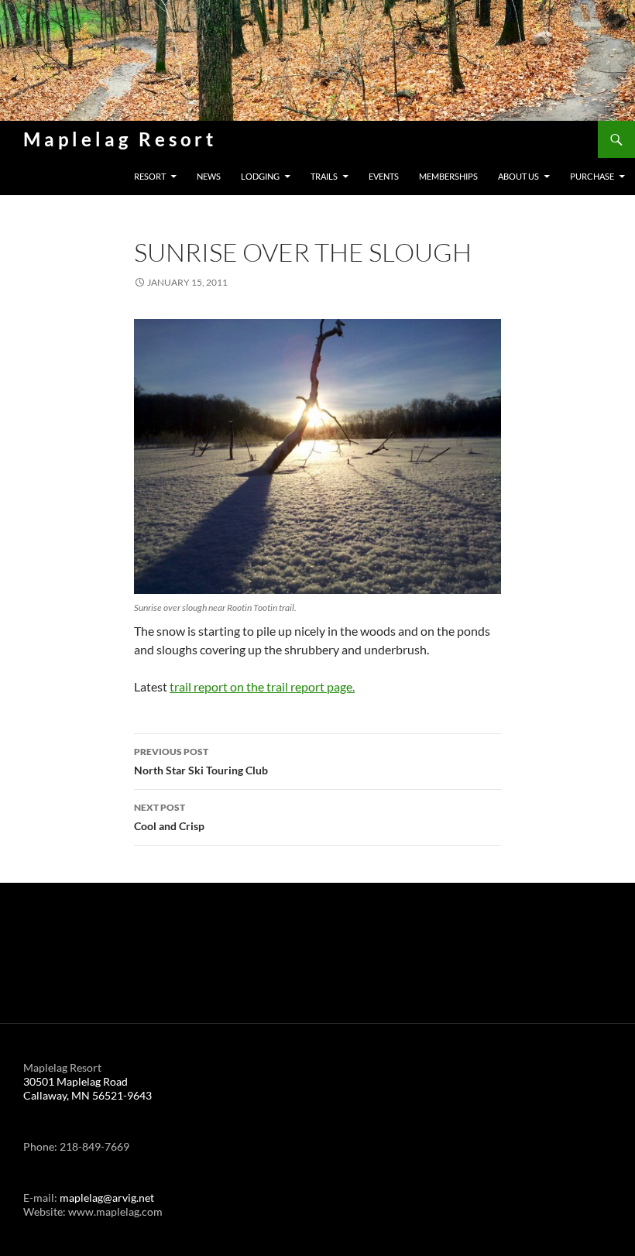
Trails (324, 176)
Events (384, 176)
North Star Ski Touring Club (201, 761)
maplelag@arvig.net (107, 1197)
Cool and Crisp (169, 816)
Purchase (592, 176)
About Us (518, 176)
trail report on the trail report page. (262, 686)
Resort (150, 176)
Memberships (448, 176)
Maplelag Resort (120, 139)
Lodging (260, 176)
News (209, 176)
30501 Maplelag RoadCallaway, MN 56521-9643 (87, 1088)
